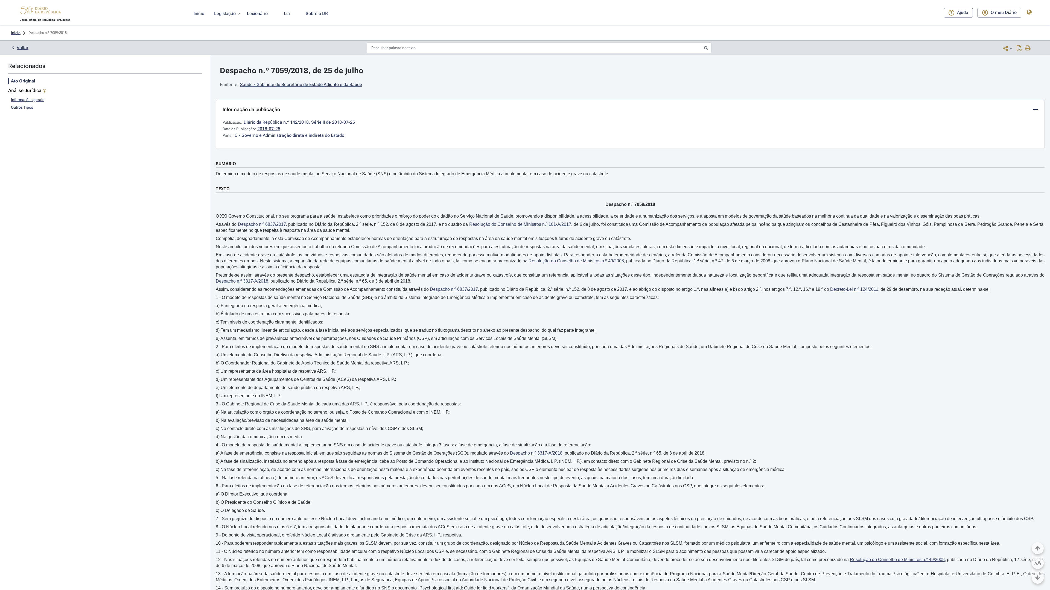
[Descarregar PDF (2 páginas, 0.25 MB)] (1019, 48)
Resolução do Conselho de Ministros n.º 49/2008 (576, 261)
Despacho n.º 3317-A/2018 (242, 281)
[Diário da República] (40, 12)
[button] (40, 11)
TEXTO (223, 188)
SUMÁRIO (226, 163)
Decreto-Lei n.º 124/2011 (854, 289)
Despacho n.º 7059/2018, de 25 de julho (291, 70)
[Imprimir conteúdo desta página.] (1028, 48)
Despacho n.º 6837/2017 (262, 224)
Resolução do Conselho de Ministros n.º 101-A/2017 (520, 224)
